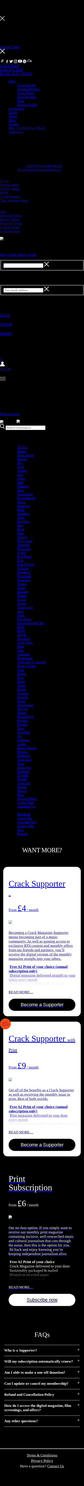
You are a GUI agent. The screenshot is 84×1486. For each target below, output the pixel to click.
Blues (21, 681)
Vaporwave (25, 607)
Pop (20, 463)
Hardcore (23, 505)
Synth (21, 552)
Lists (20, 100)
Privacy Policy (10, 219)
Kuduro (22, 720)
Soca (20, 763)
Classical (23, 654)
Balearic (22, 591)
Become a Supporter (42, 1004)
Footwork (24, 548)
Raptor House (26, 748)
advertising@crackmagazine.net (39, 170)
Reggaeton (24, 541)
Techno (22, 447)
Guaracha (23, 783)
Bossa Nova (25, 716)
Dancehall (24, 576)
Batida (21, 595)
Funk (20, 615)
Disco (21, 502)
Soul (20, 611)
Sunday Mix (25, 826)
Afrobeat (23, 545)
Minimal (23, 486)
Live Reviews (26, 96)
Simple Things (10, 189)
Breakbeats (24, 658)
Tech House (25, 455)
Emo (20, 533)
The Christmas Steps (14, 200)
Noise (21, 587)
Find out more (9, 414)
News (13, 116)
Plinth (4, 193)
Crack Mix (24, 818)
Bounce (22, 751)
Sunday (22, 470)
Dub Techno (25, 564)
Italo (20, 482)
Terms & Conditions (42, 1455)
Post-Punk (24, 556)
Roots (21, 701)
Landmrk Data (10, 231)
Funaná (22, 724)
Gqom (21, 603)
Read (12, 81)
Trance (21, 584)
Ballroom (23, 755)
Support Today (10, 47)
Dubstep (23, 568)
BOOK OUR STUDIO (16, 73)
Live (20, 829)
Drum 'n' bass (26, 666)
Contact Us (55, 1466)
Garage (22, 537)
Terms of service (11, 223)
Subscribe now (42, 1300)
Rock (21, 529)
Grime (21, 599)
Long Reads (25, 93)
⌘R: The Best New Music (27, 128)
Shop (12, 120)
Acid (20, 466)
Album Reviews (28, 89)
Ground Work (9, 185)
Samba (21, 712)
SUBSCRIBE (9, 66)
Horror (21, 790)
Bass (20, 490)
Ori (19, 736)
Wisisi (21, 685)
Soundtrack (25, 494)
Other (21, 478)
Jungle (21, 634)
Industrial (23, 580)
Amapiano (24, 759)
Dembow (23, 572)
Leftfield (23, 771)
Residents (23, 814)
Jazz (20, 474)
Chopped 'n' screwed (31, 662)
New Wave (25, 642)
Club (20, 669)
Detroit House (26, 798)
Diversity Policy (11, 216)
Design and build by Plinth (18, 254)
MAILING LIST (11, 70)
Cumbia (22, 693)
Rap (20, 525)
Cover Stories (26, 85)
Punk (20, 517)
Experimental (26, 498)
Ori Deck (23, 732)
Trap (20, 728)
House (21, 451)
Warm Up (24, 638)
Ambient (23, 513)
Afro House (25, 705)
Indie (20, 646)
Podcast (22, 697)
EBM (21, 630)
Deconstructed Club (30, 623)
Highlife (22, 775)
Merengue (24, 767)
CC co (4, 181)
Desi (20, 794)
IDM (20, 626)
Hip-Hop (23, 521)
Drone (21, 689)
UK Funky (24, 619)
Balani (21, 673)
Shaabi (21, 787)
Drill (20, 677)
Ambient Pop (26, 806)
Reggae (22, 708)
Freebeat (23, 740)
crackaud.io (16, 108)
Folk (20, 650)
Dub (20, 560)
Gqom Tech (25, 802)
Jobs (3, 212)
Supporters (16, 132)
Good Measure (10, 196)
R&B (21, 509)
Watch (13, 112)
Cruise (21, 744)
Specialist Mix (27, 822)
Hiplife (22, 779)
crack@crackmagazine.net (44, 166)
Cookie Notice (10, 227)
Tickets (13, 124)
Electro (22, 459)
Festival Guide (27, 104)
